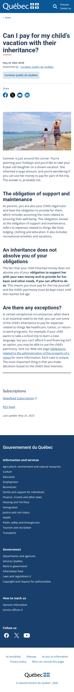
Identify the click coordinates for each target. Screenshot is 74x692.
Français (64, 4)
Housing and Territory (16, 502)
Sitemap (31, 656)
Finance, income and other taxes (22, 497)
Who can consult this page (48, 661)
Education (9, 477)
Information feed (13, 571)
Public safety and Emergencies (21, 522)
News (8, 17)
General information (15, 604)
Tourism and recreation (17, 527)
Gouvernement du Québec (28, 447)
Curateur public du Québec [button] (21, 75)
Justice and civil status (16, 512)
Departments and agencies (19, 556)
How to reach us (14, 598)
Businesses (9, 487)
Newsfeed (18, 398)
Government (12, 549)
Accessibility (13, 656)
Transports (9, 533)
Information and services (21, 460)
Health (7, 517)
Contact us (65, 8)
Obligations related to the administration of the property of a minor (36, 353)
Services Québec (13, 561)
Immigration (10, 507)
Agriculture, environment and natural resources (32, 466)
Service (11, 610)
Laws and (16, 576)
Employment (10, 482)
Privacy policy (18, 661)
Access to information (55, 656)
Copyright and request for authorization (27, 581)
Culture (7, 471)
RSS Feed (9, 407)
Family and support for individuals (23, 492)
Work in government (15, 566)
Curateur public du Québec (37, 67)
